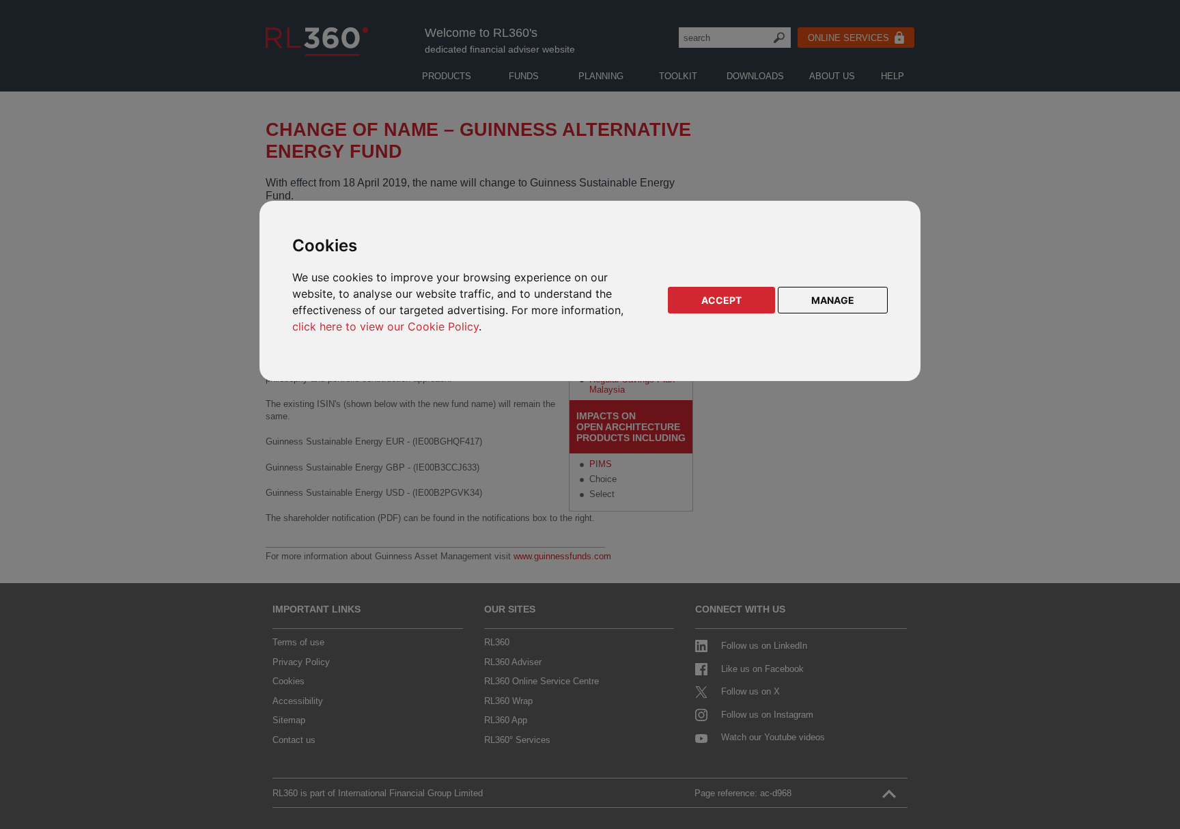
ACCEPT (721, 300)
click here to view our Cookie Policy (385, 326)
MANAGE (832, 300)
